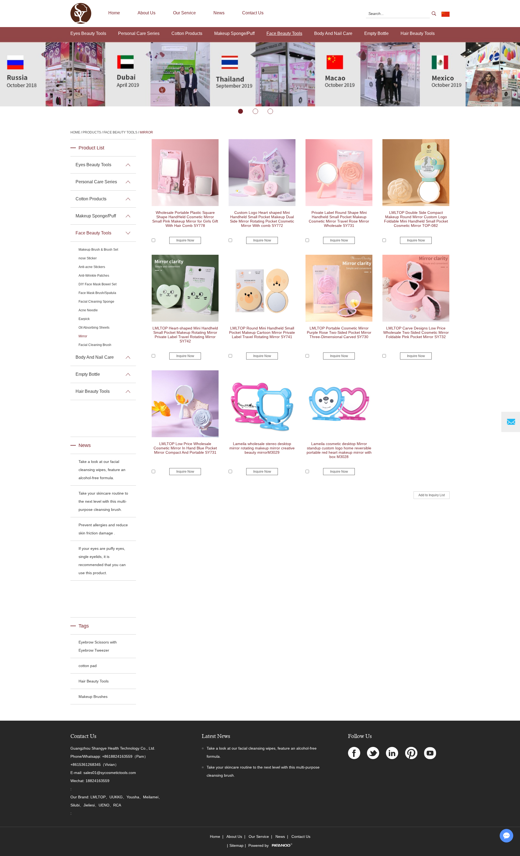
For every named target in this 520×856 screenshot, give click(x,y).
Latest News (216, 736)
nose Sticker (88, 258)
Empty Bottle (376, 33)
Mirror (146, 132)
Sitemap (236, 845)
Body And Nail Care (333, 33)
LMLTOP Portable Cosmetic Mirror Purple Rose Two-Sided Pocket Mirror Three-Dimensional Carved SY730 (339, 332)
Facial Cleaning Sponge (96, 301)
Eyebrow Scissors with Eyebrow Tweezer (98, 646)
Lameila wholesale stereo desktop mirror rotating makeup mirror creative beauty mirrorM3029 (262, 448)
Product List (91, 148)
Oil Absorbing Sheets (94, 327)
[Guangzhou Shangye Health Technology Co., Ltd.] (80, 23)
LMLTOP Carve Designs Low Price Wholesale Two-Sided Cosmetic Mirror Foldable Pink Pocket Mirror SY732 (416, 332)
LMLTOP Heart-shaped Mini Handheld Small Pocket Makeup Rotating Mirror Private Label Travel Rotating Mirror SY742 (185, 334)
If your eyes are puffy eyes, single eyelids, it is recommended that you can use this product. (102, 560)
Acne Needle (88, 310)
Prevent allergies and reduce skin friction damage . (103, 529)
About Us (146, 13)
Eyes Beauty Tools (88, 33)
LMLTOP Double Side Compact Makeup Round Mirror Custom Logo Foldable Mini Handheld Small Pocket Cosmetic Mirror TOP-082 (416, 219)
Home (114, 13)
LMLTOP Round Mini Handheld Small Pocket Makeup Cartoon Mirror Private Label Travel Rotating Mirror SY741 (262, 332)
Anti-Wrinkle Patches (94, 275)
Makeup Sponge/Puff (234, 33)
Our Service (184, 13)
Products (92, 132)
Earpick (84, 319)
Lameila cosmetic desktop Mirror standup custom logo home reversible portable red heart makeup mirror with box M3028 (339, 450)
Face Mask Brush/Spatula (97, 293)
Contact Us (253, 13)
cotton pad (88, 666)
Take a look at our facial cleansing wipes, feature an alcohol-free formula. (102, 469)
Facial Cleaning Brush (95, 345)
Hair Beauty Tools (418, 33)
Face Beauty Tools (284, 33)
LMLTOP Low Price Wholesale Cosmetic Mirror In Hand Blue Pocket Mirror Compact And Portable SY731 (185, 448)
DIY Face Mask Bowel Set (97, 284)
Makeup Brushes (93, 696)
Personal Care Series (139, 33)
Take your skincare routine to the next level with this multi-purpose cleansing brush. (103, 501)
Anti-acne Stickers (92, 267)
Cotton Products (186, 33)
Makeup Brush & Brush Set (98, 249)
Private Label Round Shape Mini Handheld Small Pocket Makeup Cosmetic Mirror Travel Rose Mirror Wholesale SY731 (339, 219)
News (219, 13)
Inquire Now (185, 240)
